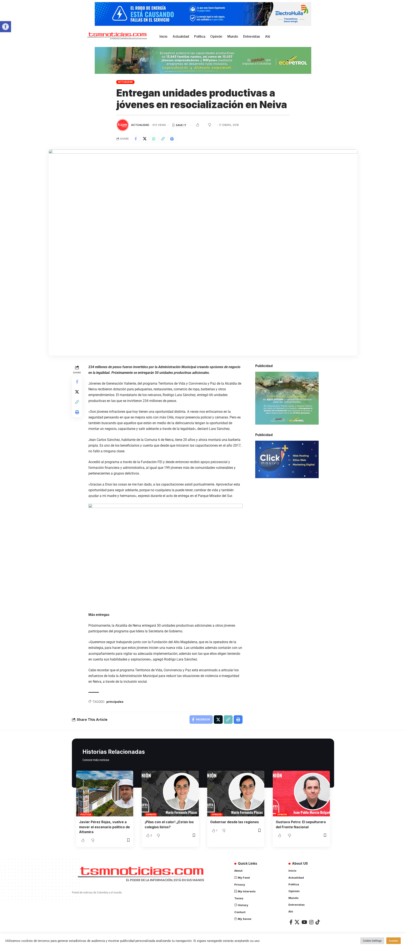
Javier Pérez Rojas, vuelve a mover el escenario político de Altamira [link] (104, 827)
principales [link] (114, 701)
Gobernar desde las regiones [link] (234, 822)
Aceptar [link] (393, 940)
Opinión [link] (151, 814)
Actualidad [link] (125, 81)
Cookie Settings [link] (372, 940)
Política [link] (86, 814)
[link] (5, 26)
